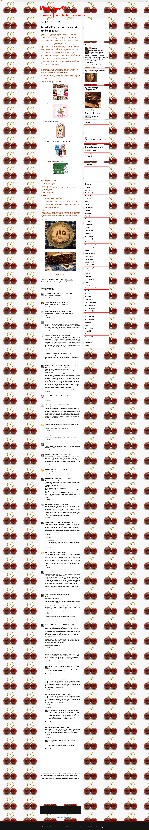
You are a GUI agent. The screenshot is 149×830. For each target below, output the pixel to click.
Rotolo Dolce (88, 328)
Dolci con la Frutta (90, 245)
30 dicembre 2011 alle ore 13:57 (65, 522)
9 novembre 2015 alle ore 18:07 (64, 540)
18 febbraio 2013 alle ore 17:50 (60, 694)
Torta (68, 281)
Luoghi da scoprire (90, 268)
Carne (86, 210)
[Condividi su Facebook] (70, 280)
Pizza (86, 291)
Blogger (105, 827)
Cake (86, 204)
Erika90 (47, 335)
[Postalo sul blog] (67, 280)
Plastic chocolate (89, 294)
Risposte (49, 537)
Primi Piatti (88, 299)
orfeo (46, 552)
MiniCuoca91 (53, 8)
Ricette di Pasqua (89, 308)
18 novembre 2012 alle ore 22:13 (65, 624)
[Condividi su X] (69, 280)
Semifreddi (87, 334)
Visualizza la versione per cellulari (61, 811)
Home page (46, 15)
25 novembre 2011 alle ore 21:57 (60, 302)
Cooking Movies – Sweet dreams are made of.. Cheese (58, 141)
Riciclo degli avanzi (89, 319)
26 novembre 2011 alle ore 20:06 (61, 405)
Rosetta (47, 311)
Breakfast (87, 199)
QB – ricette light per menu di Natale (54, 161)
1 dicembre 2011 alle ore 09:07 (60, 469)
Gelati (86, 250)
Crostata (87, 233)
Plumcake (87, 296)
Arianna (47, 302)
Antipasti (87, 187)
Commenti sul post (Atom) (63, 817)
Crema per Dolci (89, 230)
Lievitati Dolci (88, 265)
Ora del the (88, 276)
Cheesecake (88, 213)
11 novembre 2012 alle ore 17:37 (59, 594)
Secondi (87, 331)
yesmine (47, 469)
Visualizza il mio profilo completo (93, 65)
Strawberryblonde (50, 435)
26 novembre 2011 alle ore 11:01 (60, 335)
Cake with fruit (89, 207)
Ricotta (64, 281)
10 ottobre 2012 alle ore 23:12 (58, 552)
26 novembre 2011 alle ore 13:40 (65, 365)
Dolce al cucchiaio (89, 242)
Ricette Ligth (57, 281)
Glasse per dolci (89, 253)
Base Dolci (87, 190)
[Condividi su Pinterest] (72, 280)
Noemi (46, 594)
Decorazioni (88, 239)
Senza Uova (88, 337)
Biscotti (87, 196)
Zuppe (86, 345)
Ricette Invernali (89, 314)
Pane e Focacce (88, 279)
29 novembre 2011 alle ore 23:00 (61, 454)
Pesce (86, 282)
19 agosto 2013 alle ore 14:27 (60, 727)
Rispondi (47, 297)
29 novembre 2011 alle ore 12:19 (66, 435)
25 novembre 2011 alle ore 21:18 (62, 293)
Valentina (47, 454)
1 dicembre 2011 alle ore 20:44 (64, 478)
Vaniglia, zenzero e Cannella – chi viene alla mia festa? (58, 103)
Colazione (50, 281)
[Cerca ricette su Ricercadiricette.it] (90, 150)
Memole (47, 395)
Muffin (86, 273)
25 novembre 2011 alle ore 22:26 (60, 311)
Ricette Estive (88, 311)
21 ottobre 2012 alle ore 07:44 (65, 572)
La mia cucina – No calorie (51, 121)
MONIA (47, 322)
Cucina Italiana (89, 236)
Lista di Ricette (62, 15)
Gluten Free (88, 256)
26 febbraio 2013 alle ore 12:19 (69, 666)
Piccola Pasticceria (89, 288)
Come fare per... (78, 15)
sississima (48, 444)
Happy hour (88, 259)
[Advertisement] (60, 793)
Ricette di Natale (89, 305)
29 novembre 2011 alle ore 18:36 (61, 444)
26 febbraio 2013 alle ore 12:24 (69, 710)
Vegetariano (88, 342)
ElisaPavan (48, 293)
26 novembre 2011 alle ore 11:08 (61, 353)
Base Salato (88, 193)
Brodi (86, 201)
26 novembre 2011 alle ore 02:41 (60, 322)
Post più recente (47, 807)
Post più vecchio (74, 807)
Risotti (87, 325)
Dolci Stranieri (88, 248)
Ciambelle (87, 219)
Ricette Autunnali (89, 302)
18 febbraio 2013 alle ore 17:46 (60, 679)
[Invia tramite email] (66, 280)
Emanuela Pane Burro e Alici (53, 424)
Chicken (87, 216)
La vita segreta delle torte (51, 82)
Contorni (87, 227)
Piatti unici (87, 285)
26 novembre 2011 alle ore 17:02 (60, 395)
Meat (86, 271)
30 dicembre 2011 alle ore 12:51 (58, 504)
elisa (46, 504)
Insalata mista (89, 262)
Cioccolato (87, 222)
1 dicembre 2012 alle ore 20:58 (60, 652)
